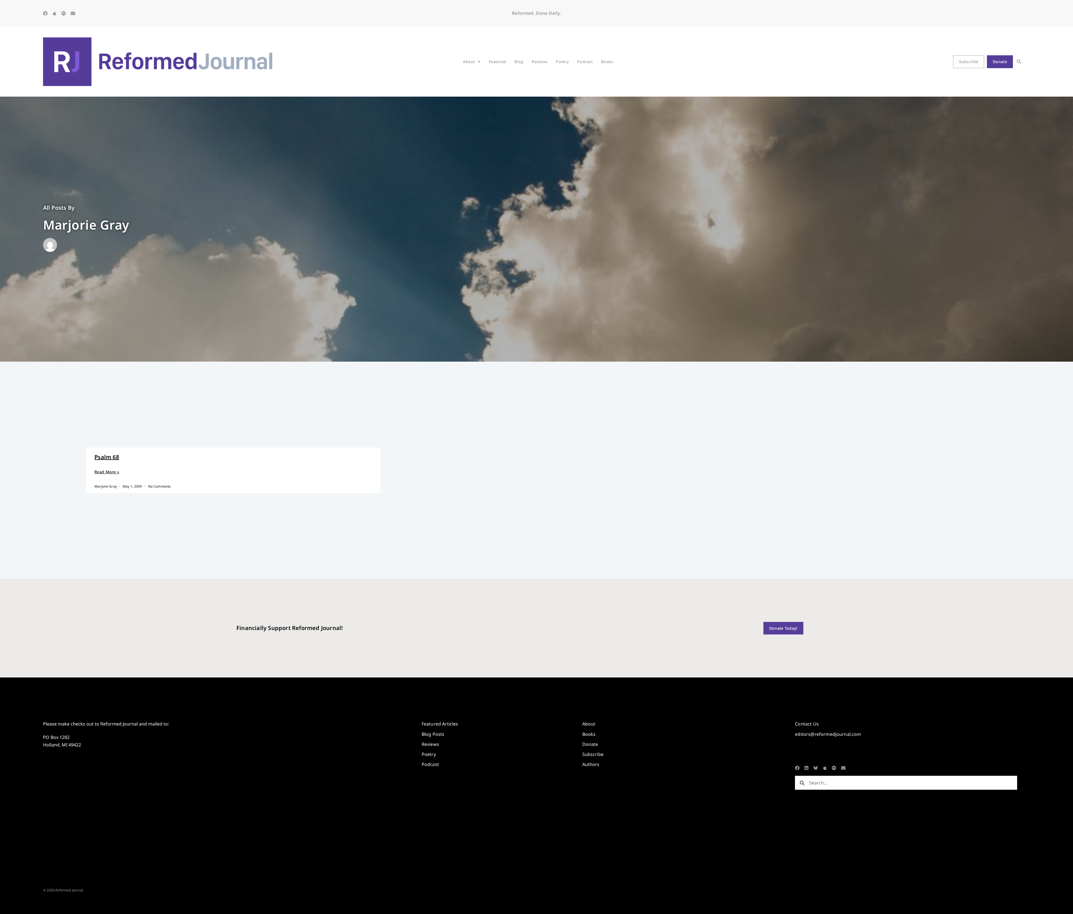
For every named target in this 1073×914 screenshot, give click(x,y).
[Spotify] (63, 13)
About (469, 61)
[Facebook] (45, 13)
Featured (497, 61)
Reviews (539, 61)
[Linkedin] (806, 768)
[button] (1019, 61)
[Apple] (54, 13)
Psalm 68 (106, 457)
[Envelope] (73, 13)
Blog (518, 61)
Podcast (585, 61)
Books (607, 61)
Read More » (106, 471)
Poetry (562, 61)
